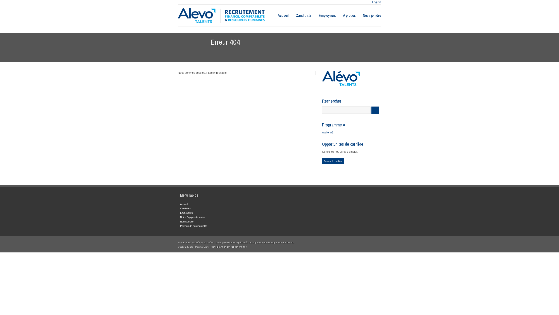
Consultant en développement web (229, 246)
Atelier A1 (327, 132)
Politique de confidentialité (193, 226)
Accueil (283, 15)
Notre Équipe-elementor (192, 217)
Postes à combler (333, 161)
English (376, 2)
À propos (349, 15)
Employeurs (327, 15)
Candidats (304, 15)
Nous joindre (372, 15)
